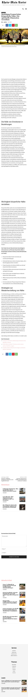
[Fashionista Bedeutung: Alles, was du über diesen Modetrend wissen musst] (22, 491)
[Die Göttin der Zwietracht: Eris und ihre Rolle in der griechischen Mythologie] (22, 507)
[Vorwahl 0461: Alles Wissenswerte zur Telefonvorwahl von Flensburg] (22, 499)
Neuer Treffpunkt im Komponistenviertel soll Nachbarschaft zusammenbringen (9, 586)
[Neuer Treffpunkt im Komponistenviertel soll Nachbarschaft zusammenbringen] (22, 587)
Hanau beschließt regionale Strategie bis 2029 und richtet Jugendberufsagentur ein (11, 594)
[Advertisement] (14, 63)
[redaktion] (2, 22)
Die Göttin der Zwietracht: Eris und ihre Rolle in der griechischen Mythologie (10, 506)
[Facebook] (7, 25)
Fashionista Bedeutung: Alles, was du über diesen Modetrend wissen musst (11, 490)
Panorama (3, 12)
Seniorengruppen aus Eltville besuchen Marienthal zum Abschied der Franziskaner (11, 610)
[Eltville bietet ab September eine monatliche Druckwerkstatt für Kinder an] (22, 619)
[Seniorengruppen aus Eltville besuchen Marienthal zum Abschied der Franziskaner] (22, 611)
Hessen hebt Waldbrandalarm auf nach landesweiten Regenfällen (10, 602)
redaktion (5, 22)
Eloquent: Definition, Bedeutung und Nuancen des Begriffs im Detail (7, 479)
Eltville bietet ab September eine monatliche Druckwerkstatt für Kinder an (10, 618)
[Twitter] (10, 25)
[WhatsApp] (16, 25)
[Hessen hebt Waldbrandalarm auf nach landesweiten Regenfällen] (22, 603)
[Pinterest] (13, 25)
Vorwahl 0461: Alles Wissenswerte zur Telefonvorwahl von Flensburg (8, 498)
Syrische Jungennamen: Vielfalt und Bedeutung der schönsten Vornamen (21, 479)
